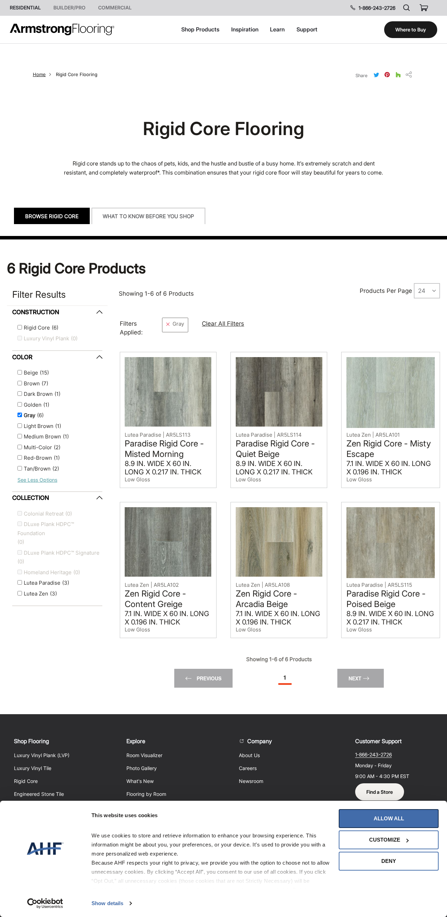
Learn (277, 29)
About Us (249, 755)
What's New (140, 781)
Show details (107, 903)
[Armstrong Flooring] (62, 30)
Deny (388, 861)
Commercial (115, 7)
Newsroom (251, 781)
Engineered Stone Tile (39, 794)
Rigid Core (26, 781)
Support (306, 29)
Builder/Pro (69, 7)
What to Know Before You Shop (148, 216)
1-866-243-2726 (377, 8)
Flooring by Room (146, 794)
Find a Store (379, 792)
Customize (384, 840)
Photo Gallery (141, 768)
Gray (178, 324)
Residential (25, 7)
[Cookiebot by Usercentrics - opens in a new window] (45, 903)
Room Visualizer (144, 755)
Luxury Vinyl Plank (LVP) (41, 755)
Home (39, 74)
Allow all (389, 818)
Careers (248, 768)
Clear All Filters (223, 323)
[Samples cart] (424, 7)
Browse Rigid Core (52, 216)
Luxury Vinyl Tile (32, 768)
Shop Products (200, 29)
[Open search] (406, 7)
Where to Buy (410, 29)
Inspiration (244, 29)
